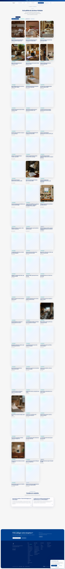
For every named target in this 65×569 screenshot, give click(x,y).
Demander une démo (40, 2)
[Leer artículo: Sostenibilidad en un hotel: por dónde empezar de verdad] (23, 318)
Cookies (23, 566)
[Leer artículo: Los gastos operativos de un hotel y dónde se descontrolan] (38, 295)
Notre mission (33, 2)
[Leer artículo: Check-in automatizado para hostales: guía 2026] (23, 152)
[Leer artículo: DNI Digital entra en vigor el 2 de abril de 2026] (52, 457)
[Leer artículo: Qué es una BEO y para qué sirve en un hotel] (38, 271)
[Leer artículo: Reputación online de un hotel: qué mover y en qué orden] (52, 248)
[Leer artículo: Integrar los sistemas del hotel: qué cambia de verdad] (23, 271)
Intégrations (28, 2)
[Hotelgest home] (13, 2)
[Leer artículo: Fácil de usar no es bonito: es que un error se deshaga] (23, 129)
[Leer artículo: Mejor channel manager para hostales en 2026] (23, 59)
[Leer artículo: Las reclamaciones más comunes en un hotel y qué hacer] (38, 434)
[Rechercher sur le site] (36, 2)
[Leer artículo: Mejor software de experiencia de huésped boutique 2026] (38, 129)
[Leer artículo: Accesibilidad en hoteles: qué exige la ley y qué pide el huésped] (38, 318)
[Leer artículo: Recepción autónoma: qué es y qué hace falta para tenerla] (23, 341)
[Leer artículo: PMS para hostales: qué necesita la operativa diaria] (38, 224)
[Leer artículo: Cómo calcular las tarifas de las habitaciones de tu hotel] (38, 248)
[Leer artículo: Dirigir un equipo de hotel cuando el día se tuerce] (23, 295)
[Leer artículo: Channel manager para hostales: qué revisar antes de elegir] (23, 200)
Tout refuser (60, 565)
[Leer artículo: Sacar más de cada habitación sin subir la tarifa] (52, 387)
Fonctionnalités (20, 2)
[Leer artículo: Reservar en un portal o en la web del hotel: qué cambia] (38, 364)
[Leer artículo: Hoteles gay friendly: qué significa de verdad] (38, 387)
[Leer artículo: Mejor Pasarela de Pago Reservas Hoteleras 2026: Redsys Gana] (23, 36)
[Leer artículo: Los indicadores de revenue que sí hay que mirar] (52, 434)
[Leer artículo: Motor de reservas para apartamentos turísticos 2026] (23, 176)
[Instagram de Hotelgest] (13, 549)
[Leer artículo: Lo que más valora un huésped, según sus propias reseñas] (23, 387)
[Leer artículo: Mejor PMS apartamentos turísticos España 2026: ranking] (23, 82)
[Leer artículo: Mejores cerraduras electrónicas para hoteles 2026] (52, 36)
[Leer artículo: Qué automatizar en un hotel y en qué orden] (52, 271)
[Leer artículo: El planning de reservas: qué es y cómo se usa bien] (52, 411)
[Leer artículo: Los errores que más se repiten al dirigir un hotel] (52, 295)
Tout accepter (54, 565)
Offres (24, 2)
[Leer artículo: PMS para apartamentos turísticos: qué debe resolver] (52, 200)
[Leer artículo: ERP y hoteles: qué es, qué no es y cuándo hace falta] (52, 318)
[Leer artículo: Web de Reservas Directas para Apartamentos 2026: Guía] (38, 106)
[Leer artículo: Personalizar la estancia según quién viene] (23, 411)
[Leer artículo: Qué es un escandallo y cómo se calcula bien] (52, 364)
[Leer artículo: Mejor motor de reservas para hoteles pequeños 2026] (38, 59)
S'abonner (41, 536)
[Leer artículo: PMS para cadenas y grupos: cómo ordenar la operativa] (23, 224)
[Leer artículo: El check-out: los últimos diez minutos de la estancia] (38, 411)
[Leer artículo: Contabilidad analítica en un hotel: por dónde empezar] (23, 248)
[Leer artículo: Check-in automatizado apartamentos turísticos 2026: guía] (52, 129)
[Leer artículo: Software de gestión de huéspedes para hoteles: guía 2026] (38, 82)
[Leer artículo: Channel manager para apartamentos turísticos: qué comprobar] (52, 176)
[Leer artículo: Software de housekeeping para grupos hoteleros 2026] (52, 82)
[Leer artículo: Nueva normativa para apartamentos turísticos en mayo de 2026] (38, 480)
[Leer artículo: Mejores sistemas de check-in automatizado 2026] (52, 59)
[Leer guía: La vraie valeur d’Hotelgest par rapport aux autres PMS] (52, 516)
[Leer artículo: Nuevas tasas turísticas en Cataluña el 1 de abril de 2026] (23, 480)
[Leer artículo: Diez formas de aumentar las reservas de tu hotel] (23, 364)
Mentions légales (20, 566)
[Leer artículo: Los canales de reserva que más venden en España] (38, 341)
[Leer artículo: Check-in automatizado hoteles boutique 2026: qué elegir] (38, 152)
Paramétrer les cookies (27, 566)
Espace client (47, 2)
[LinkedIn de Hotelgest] (15, 549)
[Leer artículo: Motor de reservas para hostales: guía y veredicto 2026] (38, 176)
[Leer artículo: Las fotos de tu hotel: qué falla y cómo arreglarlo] (52, 341)
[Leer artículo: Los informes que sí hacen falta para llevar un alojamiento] (38, 457)
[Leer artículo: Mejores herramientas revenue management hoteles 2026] (38, 36)
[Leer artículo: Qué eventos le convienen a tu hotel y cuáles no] (23, 457)
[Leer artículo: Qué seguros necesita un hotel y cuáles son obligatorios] (23, 434)
